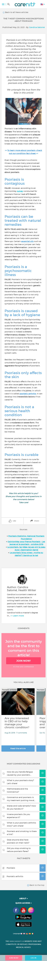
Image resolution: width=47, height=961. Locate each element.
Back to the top (36, 885)
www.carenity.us (16, 941)
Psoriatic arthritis (15, 876)
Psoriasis (11, 868)
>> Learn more (17, 615)
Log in (33, 958)
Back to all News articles (16, 12)
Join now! (23, 660)
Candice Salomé (37, 27)
